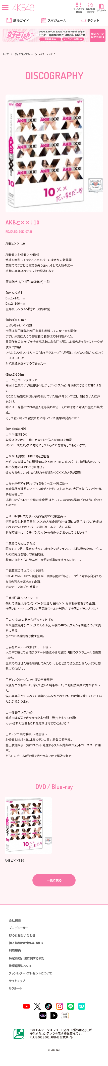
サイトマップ (17, 980)
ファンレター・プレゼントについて (30, 973)
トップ (6, 54)
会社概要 (15, 920)
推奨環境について (20, 965)
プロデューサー (18, 928)
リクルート (15, 988)
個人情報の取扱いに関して (26, 943)
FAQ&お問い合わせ (22, 935)
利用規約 (15, 950)
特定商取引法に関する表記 (26, 958)
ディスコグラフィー (24, 54)
